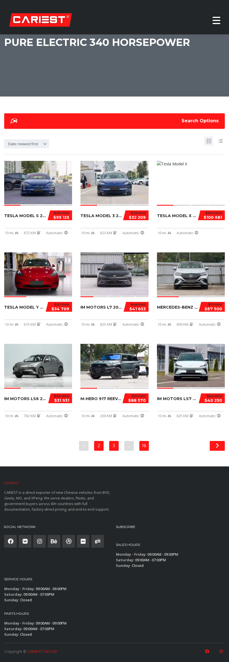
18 (144, 445)
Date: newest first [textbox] (23, 143)
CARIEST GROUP (42, 651)
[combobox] (26, 143)
